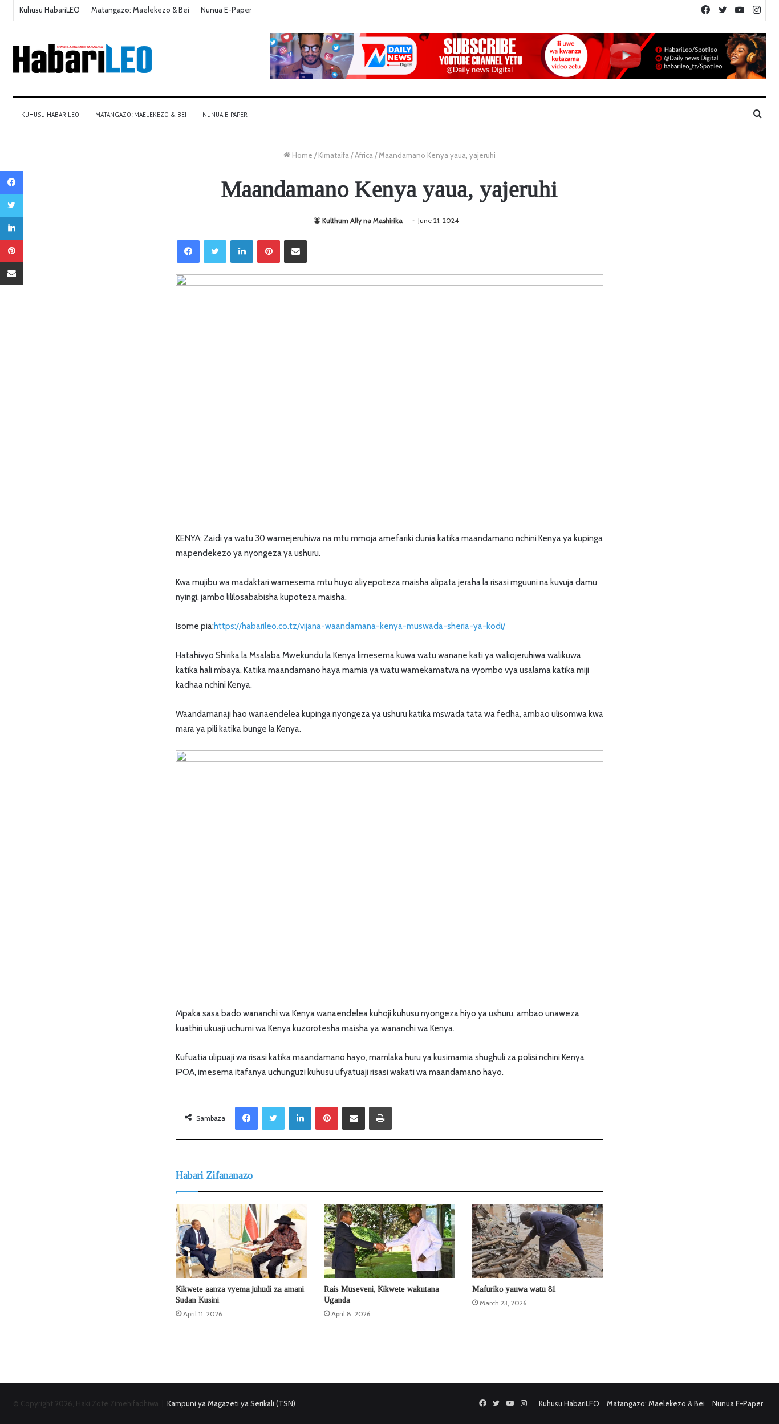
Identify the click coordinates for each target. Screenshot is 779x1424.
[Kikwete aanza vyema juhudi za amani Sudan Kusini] (241, 1241)
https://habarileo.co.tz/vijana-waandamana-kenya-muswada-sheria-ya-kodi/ (359, 626)
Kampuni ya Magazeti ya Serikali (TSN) (231, 1403)
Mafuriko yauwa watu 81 (514, 1289)
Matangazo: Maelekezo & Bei (140, 9)
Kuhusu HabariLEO (49, 9)
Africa (364, 155)
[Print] (380, 1118)
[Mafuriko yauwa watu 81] (537, 1241)
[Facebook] (188, 251)
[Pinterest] (268, 251)
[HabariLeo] (82, 58)
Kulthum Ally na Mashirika (362, 220)
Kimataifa (333, 155)
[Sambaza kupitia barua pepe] (295, 251)
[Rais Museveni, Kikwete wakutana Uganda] (389, 1241)
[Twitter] (215, 251)
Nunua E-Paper (226, 9)
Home (301, 155)
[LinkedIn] (241, 251)
